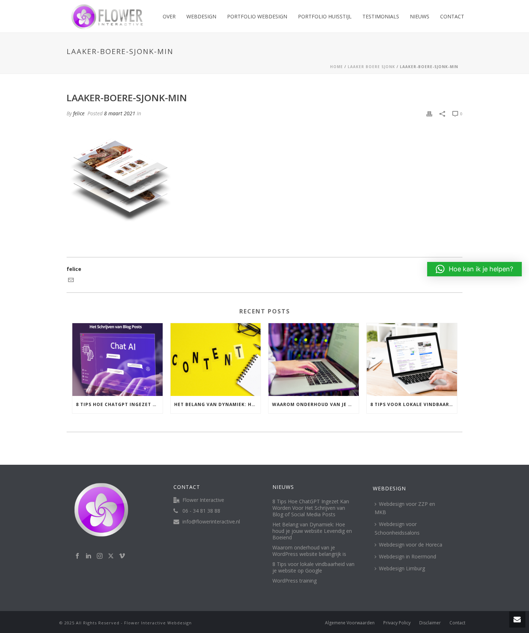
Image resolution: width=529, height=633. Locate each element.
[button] (474, 269)
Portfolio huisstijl (325, 16)
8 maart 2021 (119, 113)
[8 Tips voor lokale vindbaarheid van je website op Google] (412, 359)
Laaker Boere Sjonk (371, 66)
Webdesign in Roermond (407, 556)
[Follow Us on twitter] (111, 556)
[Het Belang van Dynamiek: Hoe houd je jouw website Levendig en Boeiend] (216, 359)
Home (336, 66)
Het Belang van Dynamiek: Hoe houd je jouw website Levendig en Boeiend (217, 404)
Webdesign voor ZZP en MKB (405, 508)
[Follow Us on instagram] (100, 556)
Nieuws (419, 16)
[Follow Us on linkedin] (88, 556)
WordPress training (294, 581)
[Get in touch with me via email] (71, 280)
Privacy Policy (397, 623)
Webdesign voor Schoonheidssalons (397, 528)
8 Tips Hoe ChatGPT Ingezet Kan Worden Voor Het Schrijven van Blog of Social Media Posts (119, 404)
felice (79, 113)
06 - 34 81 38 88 (201, 511)
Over (169, 16)
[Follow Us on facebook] (77, 556)
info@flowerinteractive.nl (211, 521)
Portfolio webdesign (257, 16)
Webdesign (201, 16)
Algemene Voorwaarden (350, 623)
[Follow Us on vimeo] (122, 556)
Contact (452, 16)
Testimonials (380, 16)
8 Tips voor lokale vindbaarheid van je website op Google (413, 404)
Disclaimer (430, 623)
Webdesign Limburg (402, 568)
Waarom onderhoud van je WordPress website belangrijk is (315, 404)
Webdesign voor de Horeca (410, 544)
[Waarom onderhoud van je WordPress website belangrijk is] (313, 359)
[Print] (429, 113)
